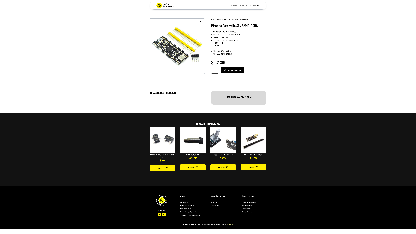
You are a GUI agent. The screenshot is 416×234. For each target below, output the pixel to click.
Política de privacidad (187, 205)
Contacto (252, 5)
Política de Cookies (186, 209)
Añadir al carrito (233, 70)
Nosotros (233, 5)
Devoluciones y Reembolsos (189, 212)
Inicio (226, 5)
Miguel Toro (230, 224)
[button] (201, 22)
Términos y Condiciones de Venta (190, 215)
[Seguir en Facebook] (159, 214)
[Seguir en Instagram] (164, 214)
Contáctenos (184, 202)
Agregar (160, 168)
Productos (243, 5)
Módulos (220, 20)
